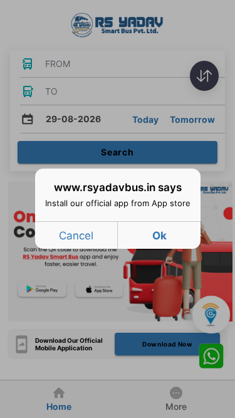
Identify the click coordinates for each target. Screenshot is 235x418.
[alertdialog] (118, 209)
